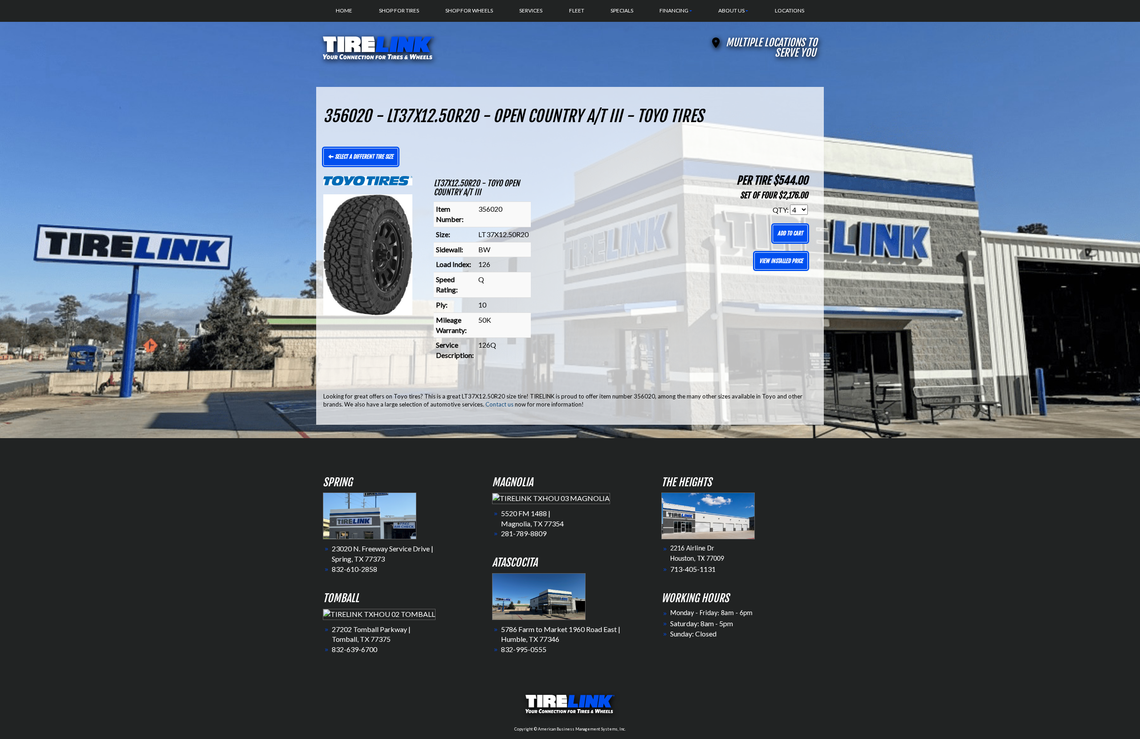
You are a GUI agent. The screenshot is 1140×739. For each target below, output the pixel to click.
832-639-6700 (354, 649)
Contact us (499, 404)
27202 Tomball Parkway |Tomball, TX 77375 (371, 634)
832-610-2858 (354, 569)
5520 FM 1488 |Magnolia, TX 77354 (532, 518)
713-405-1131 (693, 569)
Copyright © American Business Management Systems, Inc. (570, 729)
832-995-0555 (523, 649)
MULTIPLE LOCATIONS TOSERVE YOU (771, 47)
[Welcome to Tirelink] (378, 46)
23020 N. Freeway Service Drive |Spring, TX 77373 (382, 553)
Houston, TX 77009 (697, 558)
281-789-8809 (523, 533)
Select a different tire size (363, 156)
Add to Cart (790, 233)
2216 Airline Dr (692, 548)
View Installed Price (781, 261)
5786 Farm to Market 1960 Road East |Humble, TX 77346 (560, 634)
